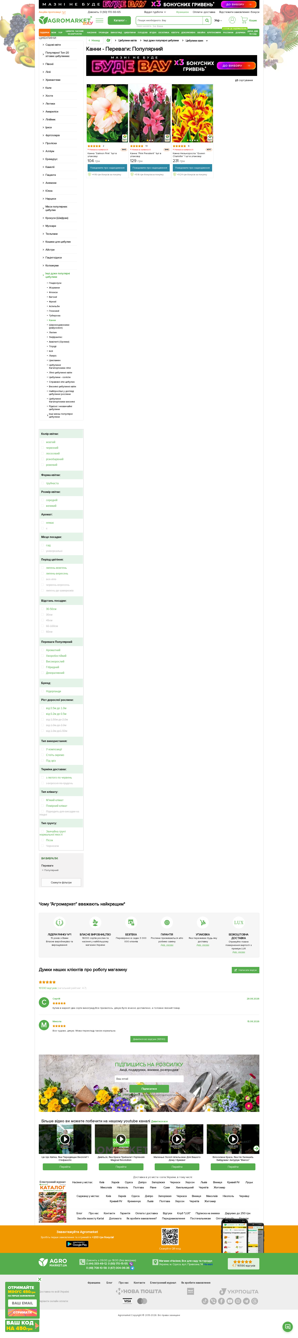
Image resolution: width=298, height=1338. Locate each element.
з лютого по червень (59, 777)
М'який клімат (54, 800)
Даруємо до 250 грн (237, 1213)
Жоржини (54, 287)
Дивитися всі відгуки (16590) (149, 1039)
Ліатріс (53, 355)
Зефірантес (55, 337)
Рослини (228, 32)
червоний (52, 447)
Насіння (91, 32)
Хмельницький (185, 1187)
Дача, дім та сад (252, 32)
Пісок (49, 840)
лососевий (53, 453)
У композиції (54, 749)
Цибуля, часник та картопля (75, 32)
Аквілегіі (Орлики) (59, 341)
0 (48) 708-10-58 (96, 1268)
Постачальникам (200, 1218)
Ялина (160, 26)
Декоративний (55, 672)
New (53, 32)
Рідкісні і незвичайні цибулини (60, 408)
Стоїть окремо (55, 755)
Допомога (115, 1218)
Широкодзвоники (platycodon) (59, 326)
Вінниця (217, 1182)
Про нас (94, 1213)
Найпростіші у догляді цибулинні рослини (61, 393)
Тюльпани (52, 234)
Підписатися (149, 1089)
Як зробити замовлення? (142, 1218)
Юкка (49, 191)
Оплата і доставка (204, 12)
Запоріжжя (158, 1182)
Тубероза (54, 315)
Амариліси (52, 111)
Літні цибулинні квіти (60, 372)
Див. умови (167, 944)
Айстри (50, 249)
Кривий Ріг (233, 1182)
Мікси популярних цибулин (56, 208)
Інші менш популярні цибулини (61, 415)
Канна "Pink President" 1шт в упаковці (145, 155)
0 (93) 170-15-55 (118, 1263)
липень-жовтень (56, 567)
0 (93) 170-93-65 (110, 12)
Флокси (53, 292)
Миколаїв (106, 1187)
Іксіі (51, 351)
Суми (166, 1187)
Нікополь (122, 1187)
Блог (79, 1213)
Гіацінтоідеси (54, 257)
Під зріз (51, 760)
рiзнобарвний (54, 459)
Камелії (50, 167)
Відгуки (167, 1213)
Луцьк (249, 1182)
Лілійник (51, 119)
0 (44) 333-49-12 (96, 1263)
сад (48, 545)
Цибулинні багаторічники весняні (62, 400)
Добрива (240, 32)
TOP (60, 32)
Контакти (109, 1213)
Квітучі (175, 32)
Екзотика (163, 32)
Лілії (48, 72)
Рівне (153, 1187)
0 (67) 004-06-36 (119, 1268)
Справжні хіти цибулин (62, 381)
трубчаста (52, 483)
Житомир (219, 1187)
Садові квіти (53, 44)
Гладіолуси (55, 283)
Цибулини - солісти (60, 377)
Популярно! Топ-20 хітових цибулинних (57, 54)
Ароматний (53, 650)
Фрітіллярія (53, 135)
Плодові (142, 32)
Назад (96, 40)
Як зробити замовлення (195, 1282)
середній (51, 500)
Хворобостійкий (56, 655)
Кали (48, 88)
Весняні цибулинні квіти (62, 386)
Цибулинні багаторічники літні (60, 366)
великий (51, 505)
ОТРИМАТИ (22, 1312)
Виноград (116, 32)
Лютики (50, 103)
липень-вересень (57, 573)
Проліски (51, 143)
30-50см (51, 609)
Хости (49, 95)
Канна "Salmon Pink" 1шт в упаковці (102, 155)
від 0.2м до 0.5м (56, 713)
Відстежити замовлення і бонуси (239, 12)
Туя (154, 26)
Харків (115, 1182)
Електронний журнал (163, 1282)
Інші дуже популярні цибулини (58, 275)
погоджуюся (132, 1094)
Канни (52, 320)
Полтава (138, 1187)
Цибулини (130, 32)
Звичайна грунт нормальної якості (52, 833)
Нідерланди (53, 691)
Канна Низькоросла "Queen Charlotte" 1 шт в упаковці (189, 155)
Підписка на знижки (208, 1213)
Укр (217, 20)
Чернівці (244, 1196)
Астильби (54, 306)
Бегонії (53, 296)
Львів (204, 1182)
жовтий (50, 442)
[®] (65, 23)
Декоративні (188, 32)
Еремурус (52, 159)
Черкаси (175, 1182)
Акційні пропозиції (52, 12)
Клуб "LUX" (184, 1213)
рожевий (51, 464)
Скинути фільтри (61, 882)
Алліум (50, 151)
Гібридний (52, 667)
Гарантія (125, 1213)
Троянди (103, 32)
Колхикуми (52, 265)
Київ (102, 1182)
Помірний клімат (56, 805)
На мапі (208, 1264)
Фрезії (52, 301)
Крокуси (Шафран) (57, 218)
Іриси (49, 127)
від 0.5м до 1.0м (56, 708)
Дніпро (142, 1182)
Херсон (190, 1182)
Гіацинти (51, 175)
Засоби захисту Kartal (90, 1218)
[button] (106, 140)
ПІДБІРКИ (44, 32)
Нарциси (51, 198)
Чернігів (203, 1187)
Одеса (129, 1182)
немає (50, 522)
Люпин (53, 332)
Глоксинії (54, 310)
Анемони (51, 183)
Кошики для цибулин (58, 241)
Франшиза (182, 12)
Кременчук (134, 1201)
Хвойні (201, 32)
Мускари (51, 226)
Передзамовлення (173, 1218)
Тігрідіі (52, 346)
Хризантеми (53, 80)
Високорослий (55, 661)
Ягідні (153, 32)
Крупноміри (214, 32)
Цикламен (55, 360)
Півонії (49, 64)
